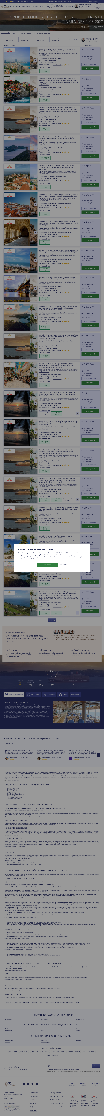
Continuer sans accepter (81, 547)
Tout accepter (47, 564)
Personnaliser (63, 564)
